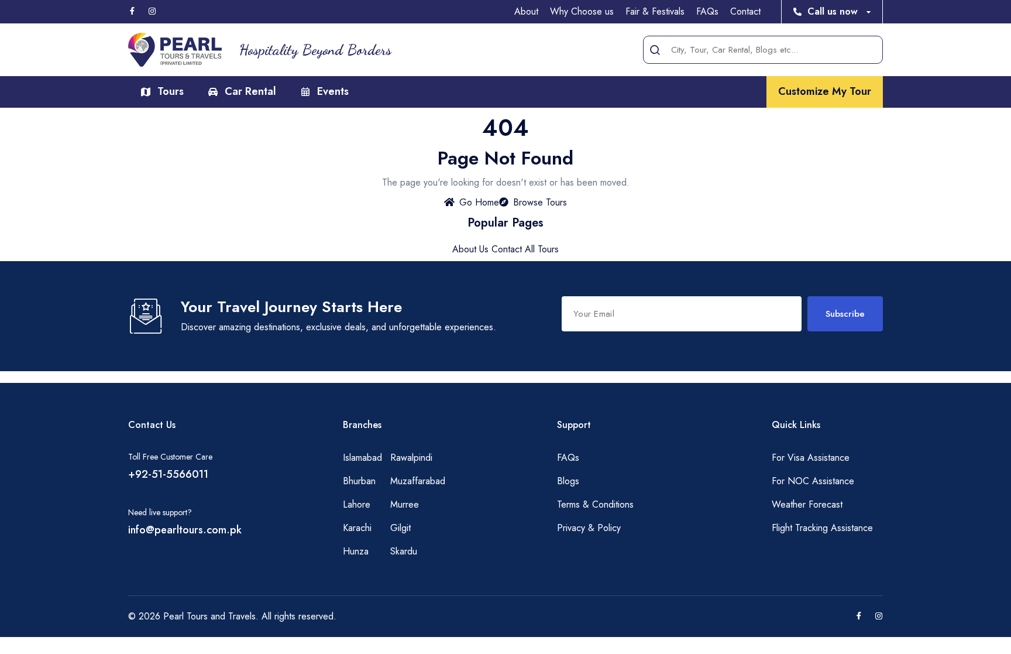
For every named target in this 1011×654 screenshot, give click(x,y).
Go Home (479, 202)
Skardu (403, 551)
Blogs (568, 481)
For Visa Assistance (811, 457)
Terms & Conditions (595, 504)
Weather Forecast (807, 504)
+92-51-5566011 (168, 474)
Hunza (356, 551)
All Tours (542, 249)
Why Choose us (582, 11)
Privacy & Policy (589, 528)
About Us (470, 249)
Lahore (356, 504)
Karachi (357, 528)
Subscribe (845, 313)
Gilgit (400, 528)
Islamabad (362, 457)
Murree (404, 504)
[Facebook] (132, 11)
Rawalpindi (411, 457)
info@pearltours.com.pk (185, 529)
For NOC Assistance (813, 481)
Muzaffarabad (417, 481)
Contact (745, 11)
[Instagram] (152, 11)
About (526, 11)
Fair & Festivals (655, 11)
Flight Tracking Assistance (822, 528)
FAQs (707, 11)
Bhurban (359, 481)
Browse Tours (540, 202)
